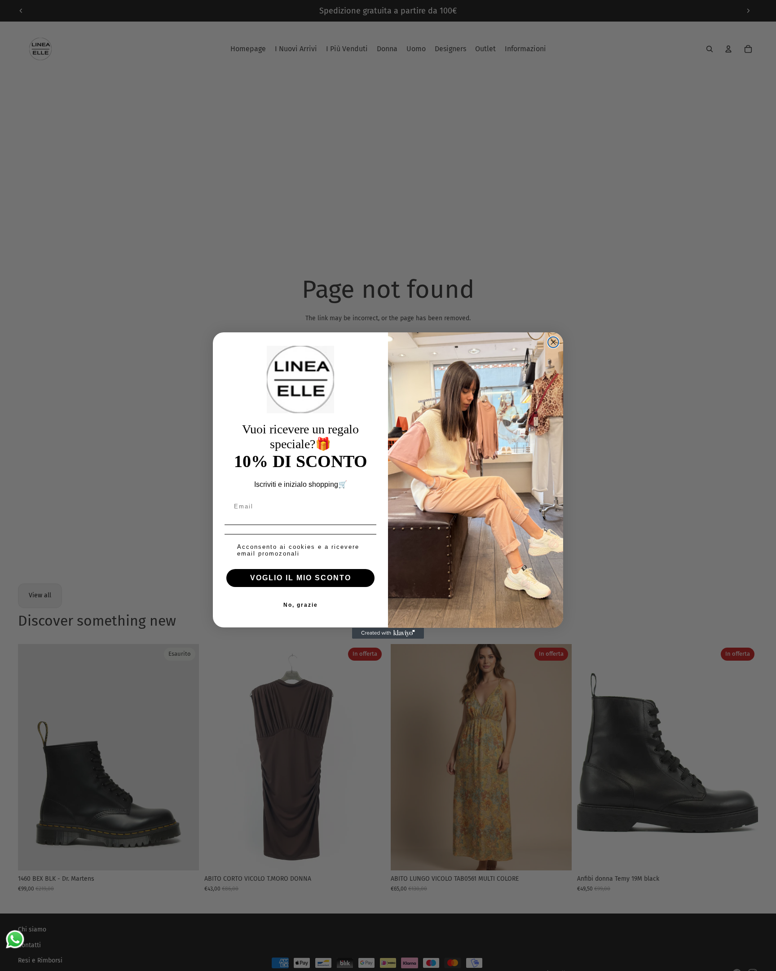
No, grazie (300, 605)
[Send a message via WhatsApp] (15, 939)
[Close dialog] (553, 342)
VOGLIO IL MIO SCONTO (300, 578)
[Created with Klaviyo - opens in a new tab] (388, 633)
